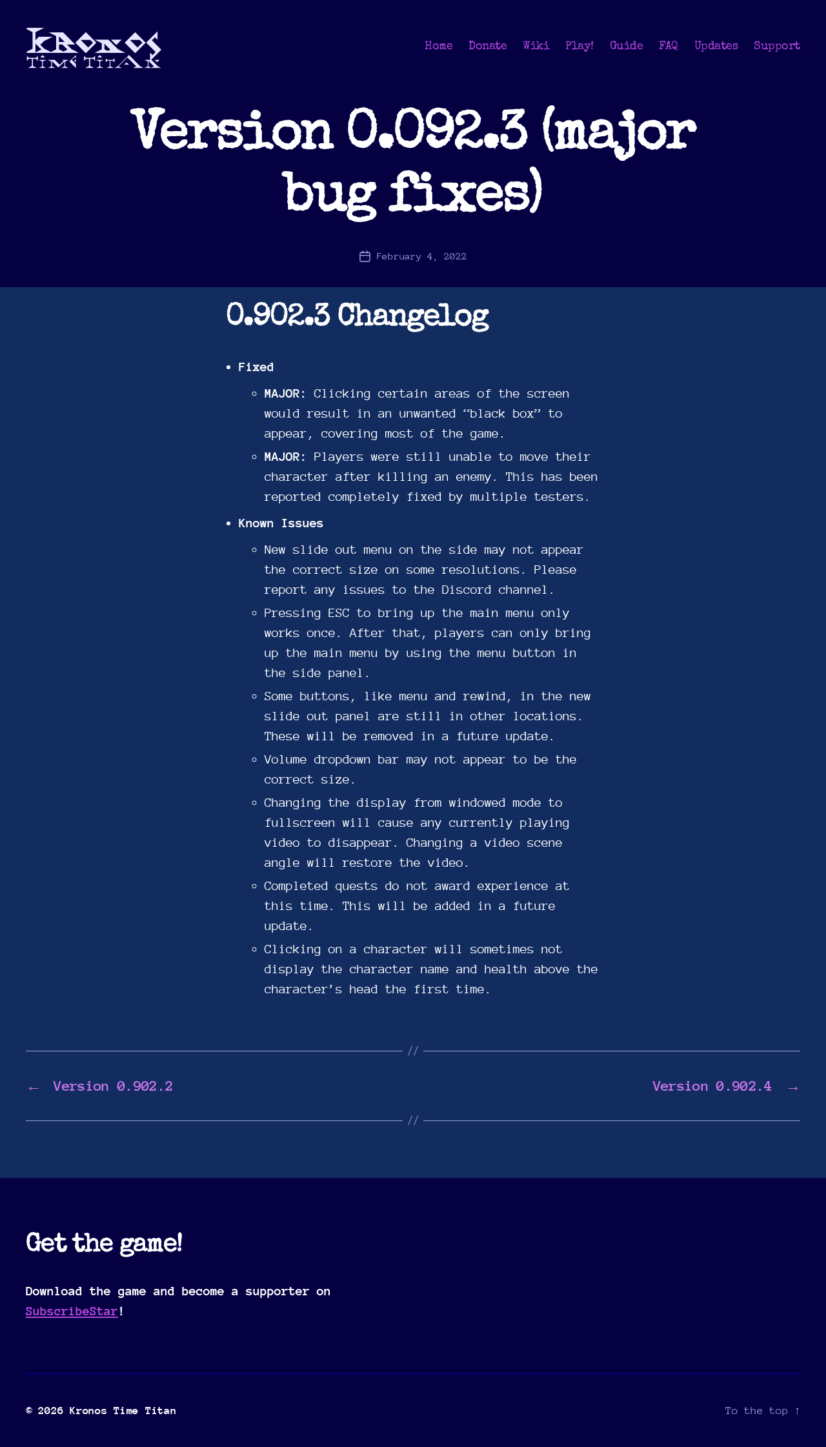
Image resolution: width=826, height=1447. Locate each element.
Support (777, 46)
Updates (716, 46)
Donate (487, 46)
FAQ (668, 46)
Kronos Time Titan (123, 1410)
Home (438, 46)
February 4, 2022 (422, 255)
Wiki (536, 46)
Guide (626, 46)
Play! (579, 46)
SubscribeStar (72, 1311)
